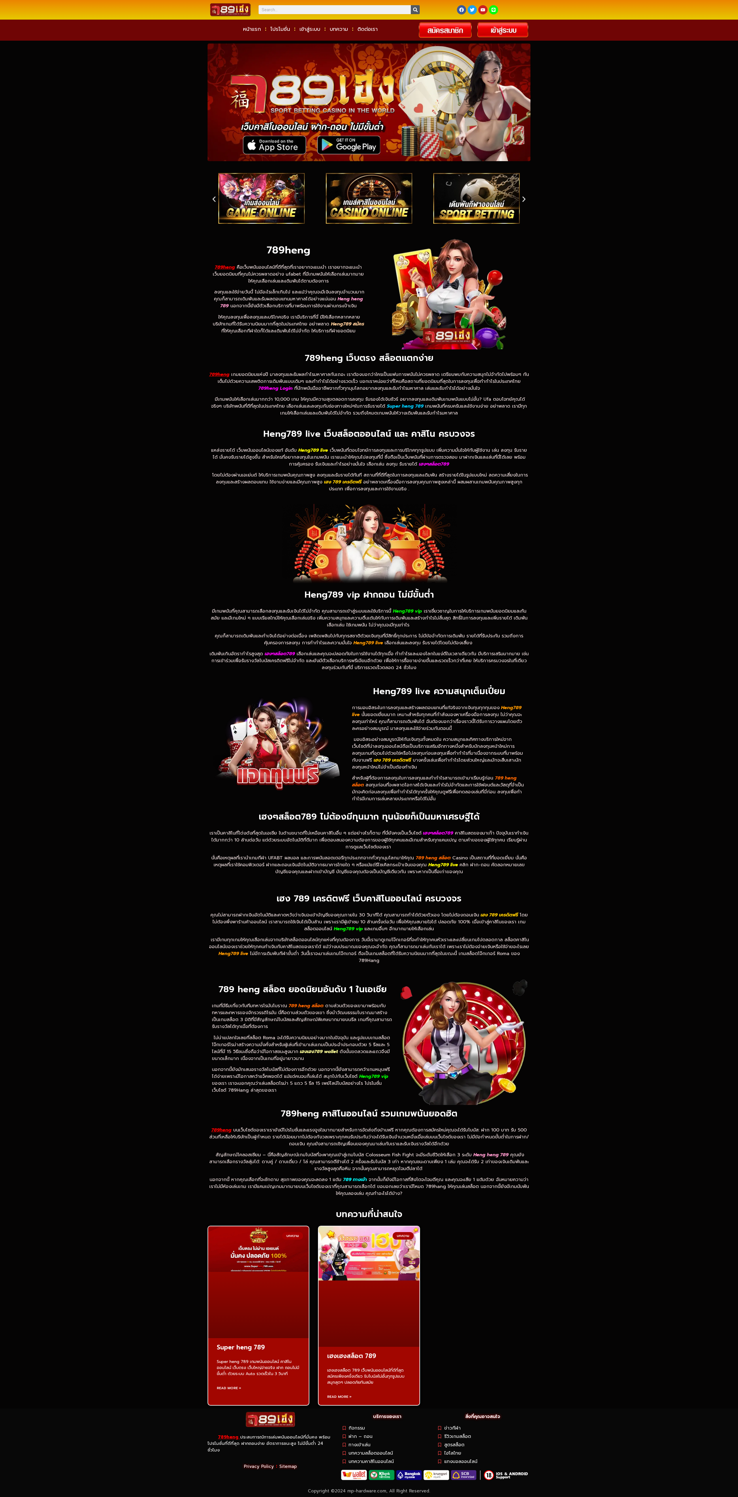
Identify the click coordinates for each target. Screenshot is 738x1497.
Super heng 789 (241, 1347)
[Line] (493, 9)
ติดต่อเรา (367, 29)
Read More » (229, 1388)
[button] (214, 199)
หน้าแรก (252, 29)
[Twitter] (472, 9)
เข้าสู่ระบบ (310, 29)
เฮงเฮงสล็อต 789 (351, 1356)
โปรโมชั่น (280, 29)
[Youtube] (482, 9)
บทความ (339, 29)
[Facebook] (461, 9)
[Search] (415, 9)
